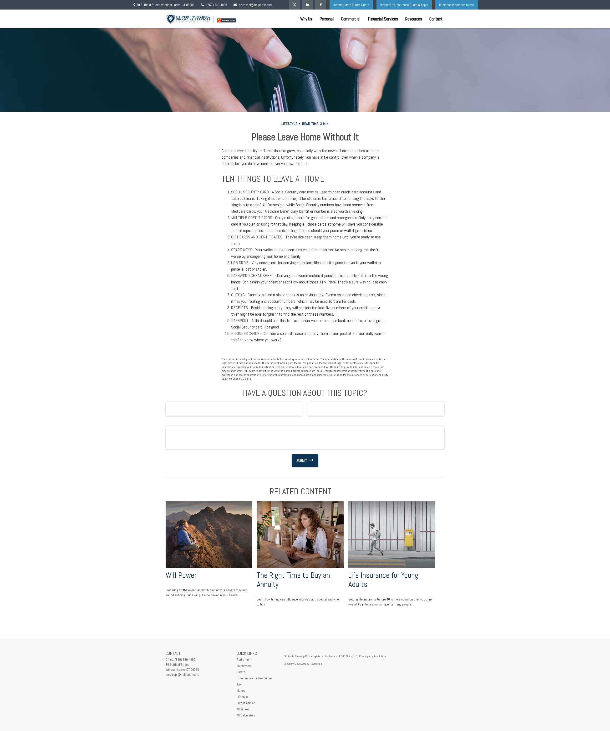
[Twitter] (294, 5)
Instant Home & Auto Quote (351, 5)
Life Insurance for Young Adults (383, 580)
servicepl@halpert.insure (256, 5)
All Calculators (246, 715)
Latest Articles (246, 703)
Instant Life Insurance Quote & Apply (404, 5)
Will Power (181, 575)
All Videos (243, 709)
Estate (241, 672)
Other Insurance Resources (255, 678)
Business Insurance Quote (456, 5)
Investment (244, 666)
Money (241, 690)
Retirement (244, 659)
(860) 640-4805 (216, 5)
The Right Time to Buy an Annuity (293, 580)
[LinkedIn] (307, 5)
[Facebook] (320, 5)
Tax (239, 684)
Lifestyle (242, 697)
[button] (306, 19)
